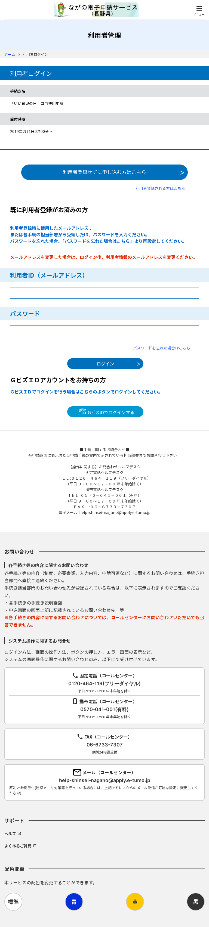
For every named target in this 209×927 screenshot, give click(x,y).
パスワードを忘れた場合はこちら (161, 348)
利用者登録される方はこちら (160, 188)
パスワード (25, 313)
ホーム (9, 54)
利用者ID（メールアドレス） (49, 275)
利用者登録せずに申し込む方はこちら (104, 171)
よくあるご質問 (18, 845)
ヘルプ (10, 833)
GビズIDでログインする (110, 412)
